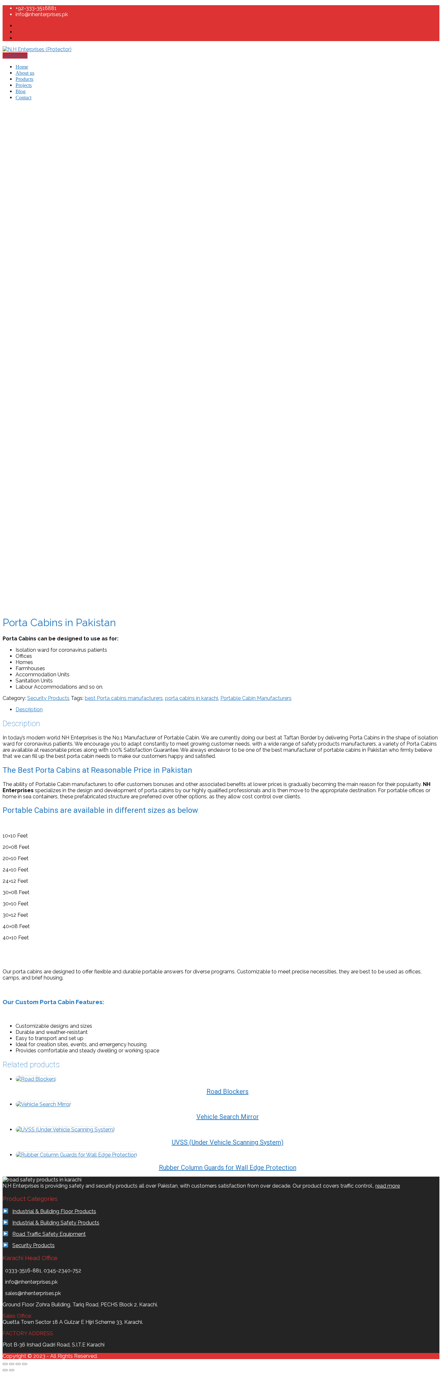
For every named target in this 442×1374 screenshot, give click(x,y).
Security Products (48, 698)
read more (387, 1186)
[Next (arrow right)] (11, 1370)
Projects (24, 85)
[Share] (18, 1364)
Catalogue (15, 55)
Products (24, 79)
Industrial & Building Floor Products (54, 1211)
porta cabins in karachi (191, 698)
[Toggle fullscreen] (11, 1364)
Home (22, 67)
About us (25, 73)
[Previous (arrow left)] (5, 1370)
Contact (23, 97)
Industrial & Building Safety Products (55, 1223)
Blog (21, 91)
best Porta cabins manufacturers (124, 698)
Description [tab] (29, 709)
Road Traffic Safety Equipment (49, 1234)
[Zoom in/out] (5, 1364)
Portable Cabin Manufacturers (256, 698)
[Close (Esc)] (24, 1364)
